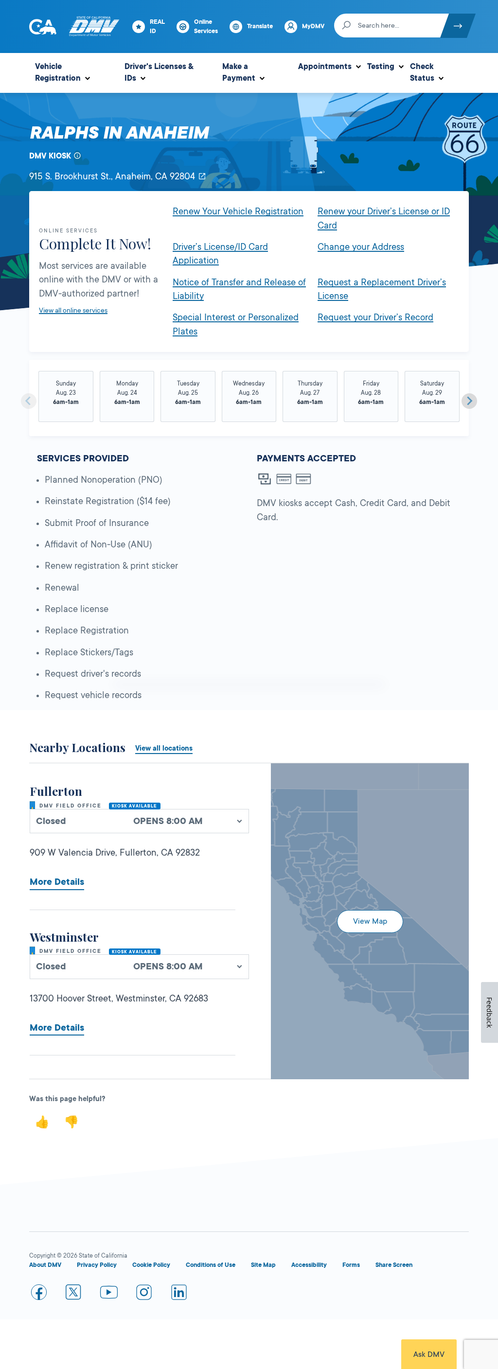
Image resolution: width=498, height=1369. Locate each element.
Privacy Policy (97, 1265)
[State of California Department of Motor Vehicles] (94, 26)
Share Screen (393, 1265)
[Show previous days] (28, 401)
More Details (57, 882)
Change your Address (361, 247)
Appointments (325, 66)
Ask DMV (429, 1354)
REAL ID (157, 26)
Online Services (206, 26)
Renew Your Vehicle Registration (238, 211)
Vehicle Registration (58, 72)
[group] (66, 397)
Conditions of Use (210, 1265)
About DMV (45, 1265)
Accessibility (309, 1265)
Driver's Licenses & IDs (159, 72)
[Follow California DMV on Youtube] (109, 1294)
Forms (351, 1265)
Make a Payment (238, 72)
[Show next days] (469, 401)
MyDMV (313, 26)
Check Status (422, 72)
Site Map (263, 1265)
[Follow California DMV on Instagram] (144, 1294)
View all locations (164, 748)
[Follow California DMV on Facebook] (39, 1294)
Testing (380, 66)
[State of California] (42, 27)
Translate (260, 26)
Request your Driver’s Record (375, 317)
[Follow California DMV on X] (74, 1294)
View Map (370, 921)
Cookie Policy (151, 1265)
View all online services (73, 310)
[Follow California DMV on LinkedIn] (179, 1294)
